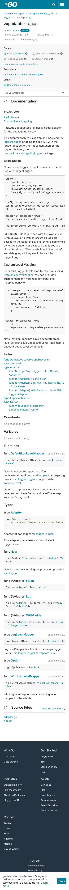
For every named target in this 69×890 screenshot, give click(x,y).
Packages (10, 778)
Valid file (15, 53)
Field (25, 606)
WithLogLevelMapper (26, 676)
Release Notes (48, 800)
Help (43, 772)
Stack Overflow (49, 766)
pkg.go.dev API (12, 800)
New (14, 551)
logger (7, 17)
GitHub (7, 828)
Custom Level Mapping (18, 121)
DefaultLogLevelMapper (18, 274)
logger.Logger (12, 141)
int (50, 460)
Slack (7, 833)
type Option (11, 401)
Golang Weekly (11, 849)
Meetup (8, 843)
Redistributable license (47, 53)
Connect (10, 817)
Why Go (9, 750)
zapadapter (21, 17)
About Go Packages (14, 795)
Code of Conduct (50, 810)
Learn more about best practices (21, 64)
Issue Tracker (48, 795)
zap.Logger (10, 573)
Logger (32, 558)
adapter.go (10, 717)
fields (17, 606)
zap (25, 558)
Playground (47, 756)
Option (53, 558)
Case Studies (11, 761)
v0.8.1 (12, 30)
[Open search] (54, 4)
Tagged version (15, 58)
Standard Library (13, 784)
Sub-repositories (12, 789)
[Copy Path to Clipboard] (30, 17)
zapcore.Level (12, 483)
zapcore (56, 641)
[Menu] (34, 92)
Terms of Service (35, 865)
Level (11, 463)
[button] (5, 53)
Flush (30, 580)
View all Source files (52, 708)
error (42, 587)
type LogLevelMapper (17, 398)
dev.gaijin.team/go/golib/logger (23, 153)
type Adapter (12, 367)
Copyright (35, 861)
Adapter (16, 512)
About (45, 778)
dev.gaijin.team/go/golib (41, 13)
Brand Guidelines (49, 805)
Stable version (42, 58)
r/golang (8, 838)
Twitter (7, 823)
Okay (62, 881)
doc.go (8, 720)
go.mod (17, 53)
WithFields (33, 615)
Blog (43, 789)
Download (46, 784)
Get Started (49, 750)
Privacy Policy (35, 870)
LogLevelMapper (37, 475)
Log (28, 596)
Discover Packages (14, 13)
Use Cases (9, 756)
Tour (43, 761)
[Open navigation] (62, 4)
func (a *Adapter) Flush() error (27, 378)
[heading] (13, 4)
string (57, 603)
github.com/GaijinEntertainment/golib (23, 74)
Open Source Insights (18, 85)
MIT (47, 35)
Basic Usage (11, 117)
